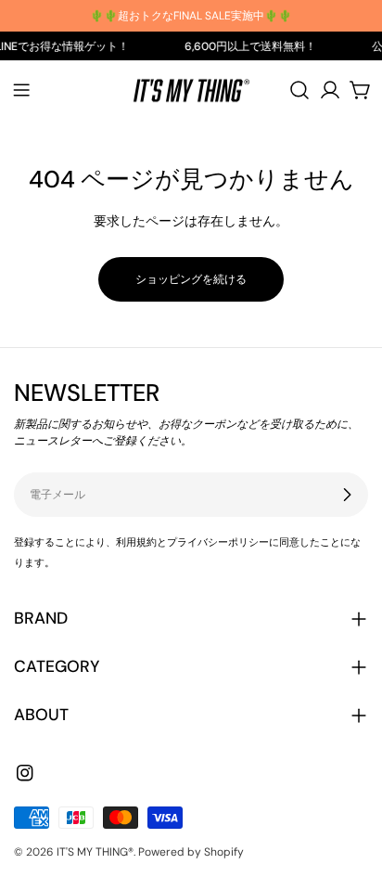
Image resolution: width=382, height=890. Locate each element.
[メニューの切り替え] (21, 90)
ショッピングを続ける (191, 279)
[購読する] (346, 494)
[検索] (299, 90)
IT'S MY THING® (95, 852)
